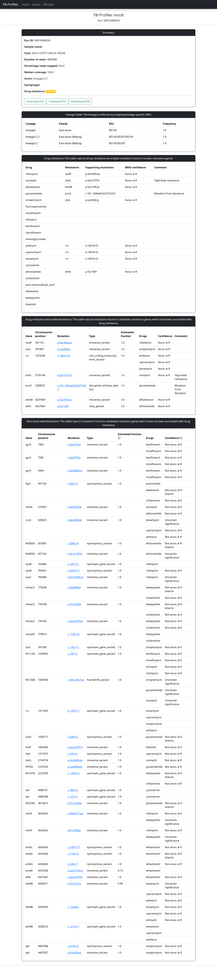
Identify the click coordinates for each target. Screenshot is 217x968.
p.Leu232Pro (75, 747)
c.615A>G (73, 946)
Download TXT (57, 101)
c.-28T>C (73, 653)
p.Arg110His (75, 553)
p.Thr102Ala (75, 803)
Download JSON (80, 101)
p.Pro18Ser (74, 830)
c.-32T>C (73, 796)
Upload (36, 4)
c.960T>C (73, 483)
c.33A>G (72, 753)
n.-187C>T (73, 711)
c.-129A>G (74, 773)
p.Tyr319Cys (64, 399)
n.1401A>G (63, 355)
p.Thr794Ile (74, 604)
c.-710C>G (74, 634)
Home (25, 4)
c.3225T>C (74, 570)
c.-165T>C (73, 647)
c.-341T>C (73, 564)
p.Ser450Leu (64, 342)
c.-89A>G (73, 790)
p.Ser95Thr (74, 457)
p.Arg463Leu (75, 760)
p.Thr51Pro (74, 883)
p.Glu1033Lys (75, 577)
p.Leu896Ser (75, 766)
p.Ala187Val (74, 507)
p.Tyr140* (63, 406)
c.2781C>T (74, 847)
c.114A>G (73, 853)
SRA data (48, 4)
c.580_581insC (76, 680)
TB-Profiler (10, 4)
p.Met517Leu (75, 813)
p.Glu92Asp (74, 952)
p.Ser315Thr (64, 375)
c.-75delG (73, 907)
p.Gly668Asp (75, 470)
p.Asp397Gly (75, 877)
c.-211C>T (73, 926)
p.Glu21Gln (74, 444)
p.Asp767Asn (75, 621)
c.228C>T (73, 864)
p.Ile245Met (75, 520)
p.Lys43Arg (64, 349)
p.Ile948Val (74, 587)
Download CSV (35, 101)
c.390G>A (73, 543)
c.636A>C (73, 737)
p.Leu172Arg (75, 870)
